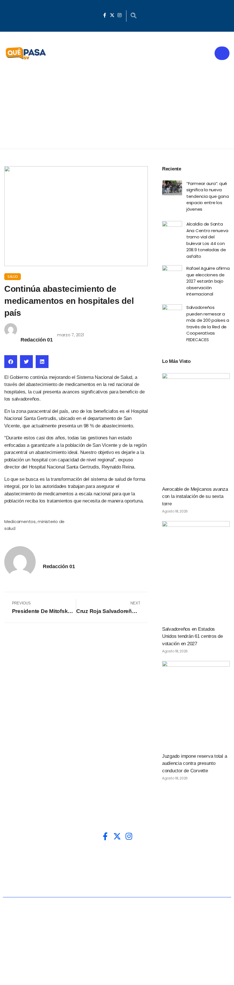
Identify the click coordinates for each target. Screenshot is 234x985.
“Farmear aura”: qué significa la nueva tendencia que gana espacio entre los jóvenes (207, 196)
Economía (119, 863)
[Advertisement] (117, 106)
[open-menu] (222, 53)
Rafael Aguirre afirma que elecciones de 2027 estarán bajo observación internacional (208, 281)
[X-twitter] (112, 15)
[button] (10, 361)
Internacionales (66, 882)
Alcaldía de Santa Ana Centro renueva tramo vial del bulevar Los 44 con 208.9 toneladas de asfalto (207, 240)
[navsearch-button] (133, 16)
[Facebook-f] (104, 15)
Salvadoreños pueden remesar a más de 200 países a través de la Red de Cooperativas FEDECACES (207, 323)
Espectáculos (171, 882)
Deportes (120, 882)
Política (77, 863)
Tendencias (200, 863)
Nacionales (32, 863)
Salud (12, 276)
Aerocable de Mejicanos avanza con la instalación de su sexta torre (195, 496)
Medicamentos (20, 521)
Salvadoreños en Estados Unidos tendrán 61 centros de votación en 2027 (192, 636)
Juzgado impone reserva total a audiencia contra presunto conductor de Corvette (194, 763)
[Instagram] (119, 15)
